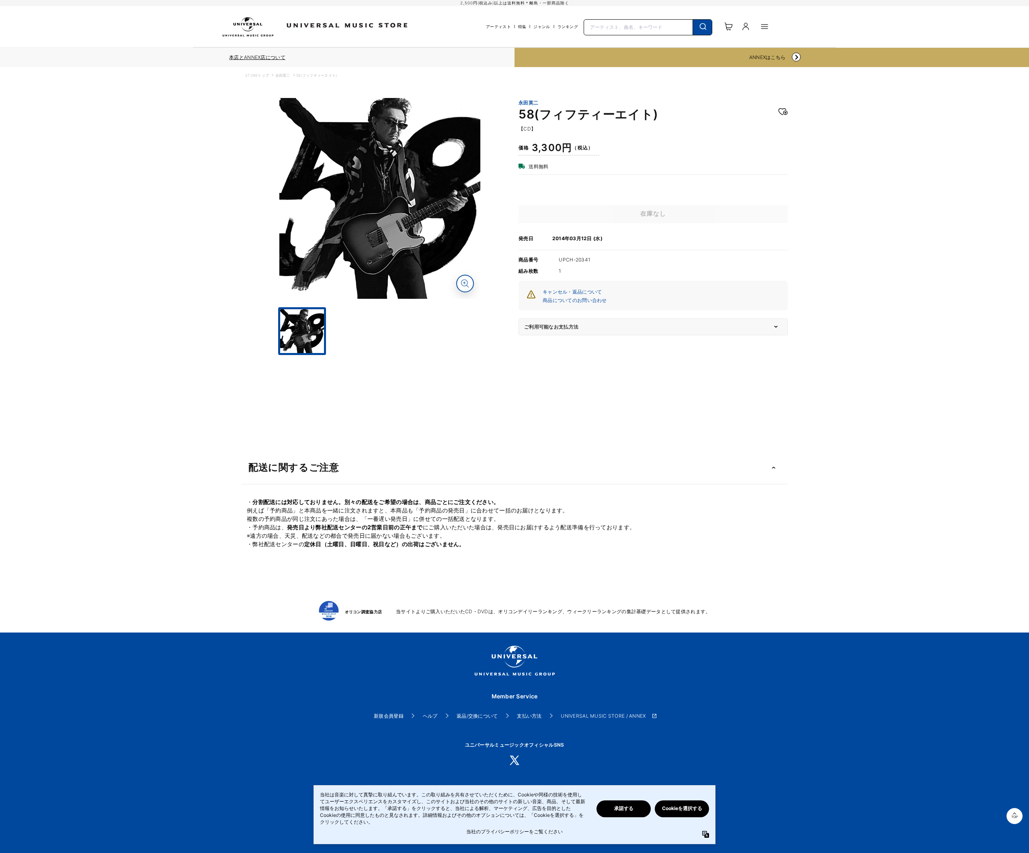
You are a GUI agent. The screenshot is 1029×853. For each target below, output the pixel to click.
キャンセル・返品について (572, 292)
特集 (522, 26)
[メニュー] (764, 26)
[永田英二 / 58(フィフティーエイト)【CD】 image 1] (379, 198)
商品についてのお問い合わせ (575, 300)
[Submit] (702, 27)
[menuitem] (379, 362)
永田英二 (282, 75)
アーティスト (498, 26)
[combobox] (648, 26)
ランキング (568, 26)
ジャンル (541, 26)
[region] (257, 57)
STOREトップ (257, 75)
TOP (1014, 817)
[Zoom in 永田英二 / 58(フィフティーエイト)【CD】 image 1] (465, 283)
